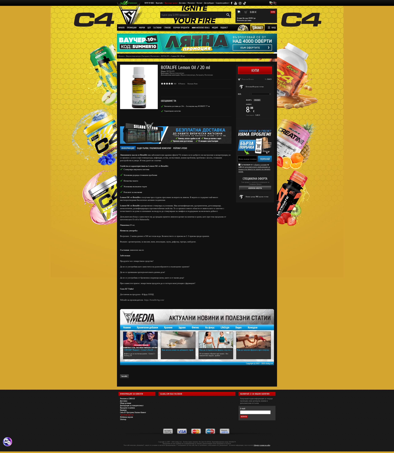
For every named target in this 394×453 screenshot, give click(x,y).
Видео (238, 327)
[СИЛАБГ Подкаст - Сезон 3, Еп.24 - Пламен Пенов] (140, 340)
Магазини (191, 3)
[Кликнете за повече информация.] (241, 86)
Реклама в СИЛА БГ (127, 398)
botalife (124, 376)
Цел (149, 27)
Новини (127, 327)
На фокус (210, 327)
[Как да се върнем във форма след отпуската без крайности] (216, 340)
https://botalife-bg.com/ (154, 300)
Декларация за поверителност (132, 405)
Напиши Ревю (192, 84)
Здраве (182, 327)
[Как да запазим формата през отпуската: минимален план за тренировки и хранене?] (253, 340)
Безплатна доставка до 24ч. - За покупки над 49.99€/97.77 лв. (187, 106)
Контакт (199, 3)
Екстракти (145, 56)
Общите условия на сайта (262, 445)
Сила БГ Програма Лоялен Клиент (133, 412)
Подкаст (224, 27)
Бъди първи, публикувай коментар (154, 148)
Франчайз (159, 3)
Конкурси (252, 327)
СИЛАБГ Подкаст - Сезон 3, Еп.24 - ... (140, 350)
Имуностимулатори (176, 73)
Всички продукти (181, 27)
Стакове (167, 27)
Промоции (132, 27)
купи (273, 12)
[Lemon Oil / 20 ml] (139, 87)
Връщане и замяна (127, 408)
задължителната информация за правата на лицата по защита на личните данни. (254, 169)
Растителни (155, 56)
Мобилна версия (126, 417)
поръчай (265, 159)
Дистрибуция (209, 3)
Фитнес (195, 327)
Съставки (157, 27)
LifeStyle (225, 327)
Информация (127, 148)
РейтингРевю (180, 148)
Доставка (182, 3)
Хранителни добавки (147, 327)
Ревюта (182, 84)
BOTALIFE (171, 71)
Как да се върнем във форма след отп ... (215, 350)
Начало (121, 27)
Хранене (168, 327)
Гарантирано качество (172, 111)
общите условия (260, 164)
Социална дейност (222, 3)
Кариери (123, 410)
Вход (273, 27)
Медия (215, 27)
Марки (142, 27)
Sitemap (123, 419)
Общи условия (125, 403)
